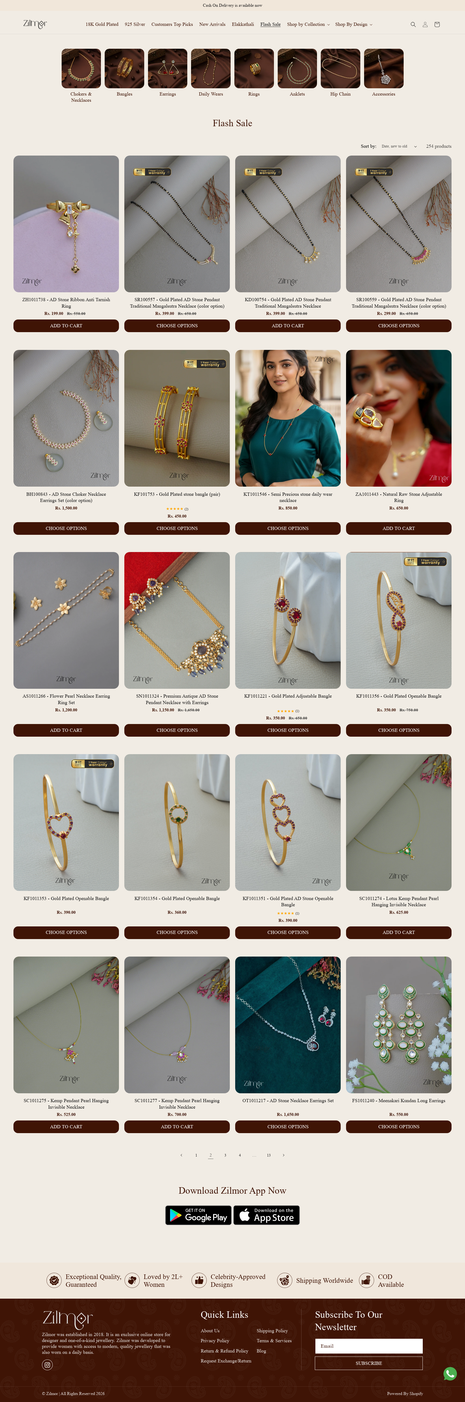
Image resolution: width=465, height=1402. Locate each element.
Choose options (177, 325)
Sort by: (368, 146)
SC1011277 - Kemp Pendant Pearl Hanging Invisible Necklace (177, 1103)
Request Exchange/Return (226, 1360)
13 (269, 1155)
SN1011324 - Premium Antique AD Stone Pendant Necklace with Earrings (177, 699)
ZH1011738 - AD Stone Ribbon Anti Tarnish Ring (66, 303)
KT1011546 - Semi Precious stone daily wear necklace (288, 497)
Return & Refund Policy (224, 1350)
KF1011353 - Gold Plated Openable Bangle (66, 898)
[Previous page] (182, 1155)
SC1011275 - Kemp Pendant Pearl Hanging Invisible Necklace (66, 1103)
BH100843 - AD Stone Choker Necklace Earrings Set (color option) (66, 497)
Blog (261, 1350)
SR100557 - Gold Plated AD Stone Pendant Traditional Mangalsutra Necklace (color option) (177, 303)
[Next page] (283, 1155)
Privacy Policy (215, 1340)
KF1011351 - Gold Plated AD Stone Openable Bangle (288, 901)
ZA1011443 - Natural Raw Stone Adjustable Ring (398, 497)
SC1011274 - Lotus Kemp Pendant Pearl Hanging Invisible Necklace (399, 901)
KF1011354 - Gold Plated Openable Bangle (177, 898)
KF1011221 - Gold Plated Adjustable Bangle (288, 696)
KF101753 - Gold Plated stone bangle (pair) (177, 494)
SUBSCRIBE (369, 1363)
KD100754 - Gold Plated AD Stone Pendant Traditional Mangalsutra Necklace (288, 303)
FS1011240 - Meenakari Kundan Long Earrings (398, 1100)
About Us (210, 1330)
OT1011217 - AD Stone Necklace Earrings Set (288, 1100)
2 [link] (211, 1155)
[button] (308, 24)
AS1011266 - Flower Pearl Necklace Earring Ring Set (66, 699)
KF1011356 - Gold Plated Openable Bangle (399, 696)
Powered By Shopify (405, 1393)
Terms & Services (274, 1340)
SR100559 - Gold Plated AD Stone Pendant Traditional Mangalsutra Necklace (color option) (399, 303)
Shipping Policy (272, 1330)
